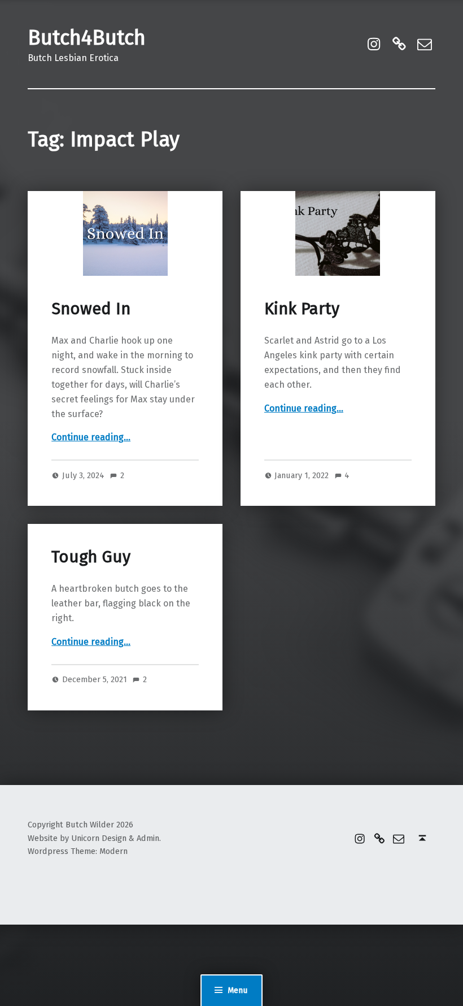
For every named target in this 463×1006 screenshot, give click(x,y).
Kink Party (301, 309)
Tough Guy (90, 557)
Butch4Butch (87, 37)
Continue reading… (90, 437)
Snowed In (90, 309)
